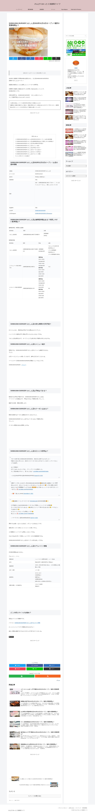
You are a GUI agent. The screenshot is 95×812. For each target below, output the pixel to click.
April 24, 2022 (34, 517)
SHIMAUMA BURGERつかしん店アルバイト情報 (27, 622)
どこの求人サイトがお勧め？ (23, 155)
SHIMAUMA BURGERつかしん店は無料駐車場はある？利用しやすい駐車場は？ (35, 141)
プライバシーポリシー (62, 807)
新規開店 (11, 636)
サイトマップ (78, 807)
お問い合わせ (71, 807)
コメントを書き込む (34, 796)
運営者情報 (84, 807)
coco (75, 68)
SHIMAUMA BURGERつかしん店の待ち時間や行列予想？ (30, 143)
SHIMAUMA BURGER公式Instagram (43, 213)
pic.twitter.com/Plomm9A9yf (26, 489)
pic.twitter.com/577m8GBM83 (26, 513)
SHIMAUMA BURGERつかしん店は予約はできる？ (28, 147)
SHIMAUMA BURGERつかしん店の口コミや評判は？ (29, 151)
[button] (85, 35)
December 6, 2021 (28, 493)
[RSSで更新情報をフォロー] (48, 676)
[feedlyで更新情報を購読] (21, 676)
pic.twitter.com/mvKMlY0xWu (40, 471)
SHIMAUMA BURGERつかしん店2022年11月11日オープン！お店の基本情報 (34, 139)
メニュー (24, 364)
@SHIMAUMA (33, 501)
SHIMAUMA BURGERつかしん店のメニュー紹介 (28, 145)
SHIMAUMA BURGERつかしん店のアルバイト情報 (28, 153)
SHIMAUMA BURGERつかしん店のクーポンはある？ (29, 149)
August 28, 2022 (38, 475)
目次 (33, 136)
